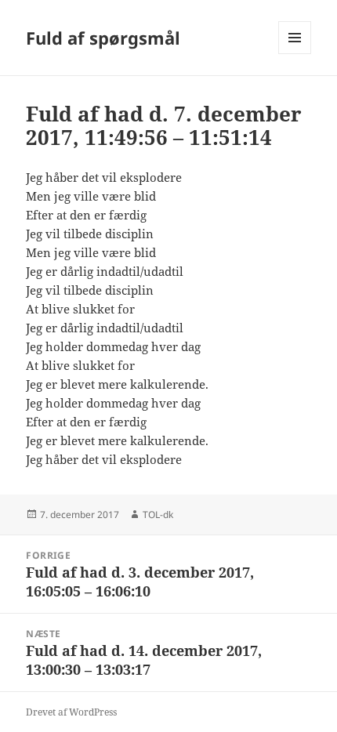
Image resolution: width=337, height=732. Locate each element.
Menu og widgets (295, 53)
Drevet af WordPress (71, 712)
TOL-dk (158, 514)
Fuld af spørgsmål (103, 37)
